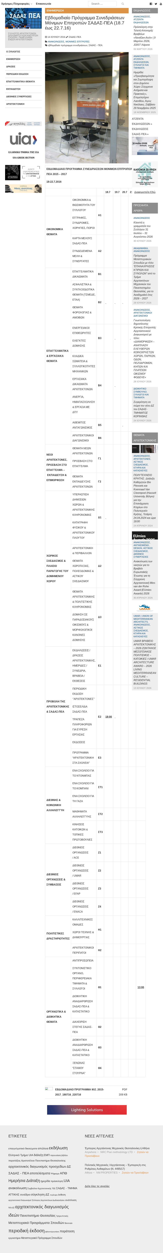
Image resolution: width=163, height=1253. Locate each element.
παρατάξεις (14, 1160)
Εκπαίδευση (13, 89)
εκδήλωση (58, 1148)
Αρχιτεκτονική (15, 104)
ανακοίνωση (17, 1188)
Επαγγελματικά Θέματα (20, 81)
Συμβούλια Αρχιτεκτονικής (39, 1188)
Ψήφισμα (55, 1173)
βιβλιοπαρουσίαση (52, 1232)
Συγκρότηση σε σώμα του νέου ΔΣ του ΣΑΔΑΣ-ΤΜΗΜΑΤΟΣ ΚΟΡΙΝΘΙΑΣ (144, 409)
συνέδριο (25, 1194)
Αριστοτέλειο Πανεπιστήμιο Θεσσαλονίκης (43, 1160)
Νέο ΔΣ (11, 1208)
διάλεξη (38, 1155)
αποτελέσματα (40, 1173)
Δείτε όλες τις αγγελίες (97, 1186)
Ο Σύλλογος (13, 51)
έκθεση (62, 1194)
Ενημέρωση (13, 59)
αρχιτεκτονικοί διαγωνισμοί (19, 1200)
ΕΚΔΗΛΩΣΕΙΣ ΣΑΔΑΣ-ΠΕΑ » (140, 132)
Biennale (68, 1223)
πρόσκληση (57, 1181)
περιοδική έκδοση (26, 1230)
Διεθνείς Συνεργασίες (19, 96)
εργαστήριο (14, 1238)
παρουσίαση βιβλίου (59, 1155)
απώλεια (43, 1148)
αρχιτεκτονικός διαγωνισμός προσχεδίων (37, 1166)
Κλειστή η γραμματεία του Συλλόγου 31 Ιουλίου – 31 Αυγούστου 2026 (143, 229)
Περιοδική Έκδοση (17, 74)
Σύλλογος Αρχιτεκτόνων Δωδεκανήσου (48, 1200)
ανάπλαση (70, 1200)
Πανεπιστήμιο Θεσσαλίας (38, 1215)
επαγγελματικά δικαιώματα (22, 1148)
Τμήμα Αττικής (62, 1216)
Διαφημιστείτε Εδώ (145, 192)
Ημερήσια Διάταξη (24, 1180)
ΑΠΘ (63, 1173)
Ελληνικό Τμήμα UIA (20, 1155)
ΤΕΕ (54, 1188)
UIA (67, 1181)
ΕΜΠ (47, 1155)
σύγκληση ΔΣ (40, 1194)
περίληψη (53, 1195)
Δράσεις (10, 66)
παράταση (67, 1231)
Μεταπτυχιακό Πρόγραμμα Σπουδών (41, 1238)
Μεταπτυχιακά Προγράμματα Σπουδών (36, 1222)
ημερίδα (45, 1181)
